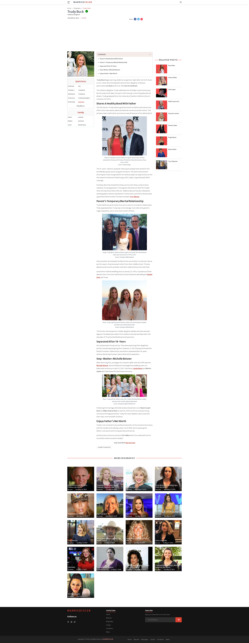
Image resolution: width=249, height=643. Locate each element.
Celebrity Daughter (104, 447)
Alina (71, 489)
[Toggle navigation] (69, 2)
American (81, 102)
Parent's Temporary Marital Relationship (113, 62)
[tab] (124, 54)
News (108, 632)
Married (82, 2)
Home (108, 614)
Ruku (84, 18)
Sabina (159, 569)
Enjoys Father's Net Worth (108, 73)
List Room (109, 628)
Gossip (108, 625)
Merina (101, 489)
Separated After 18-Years (108, 66)
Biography (109, 621)
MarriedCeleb (79, 610)
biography (77, 8)
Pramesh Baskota (103, 569)
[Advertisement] (124, 36)
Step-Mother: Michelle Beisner (110, 70)
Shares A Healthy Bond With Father (111, 59)
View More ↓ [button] (81, 106)
